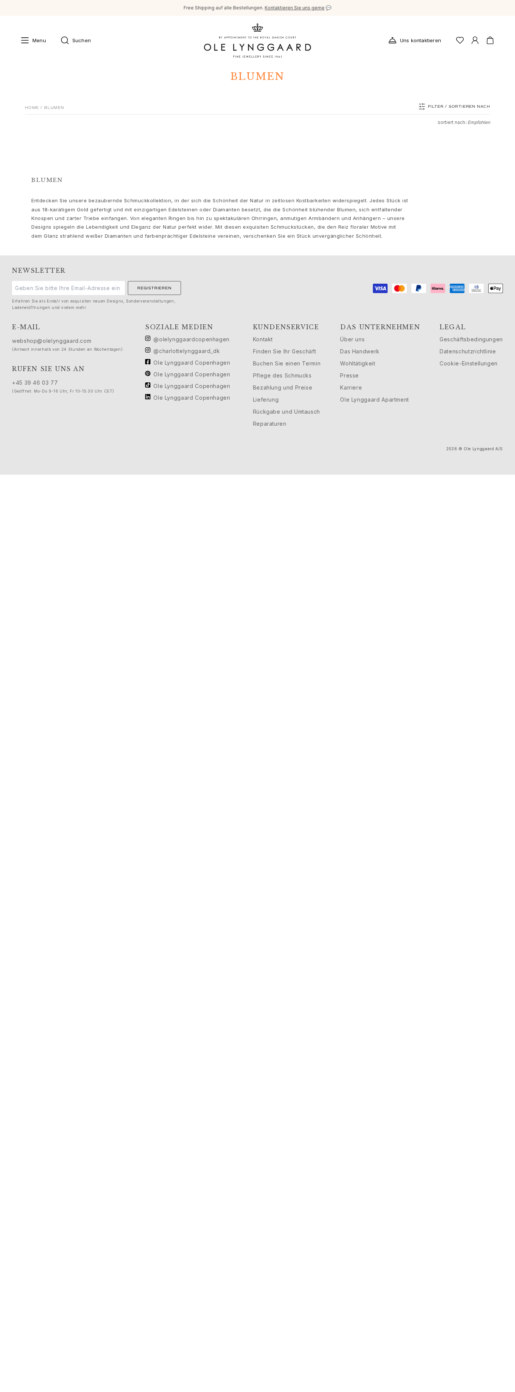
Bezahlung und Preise (283, 387)
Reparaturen (270, 423)
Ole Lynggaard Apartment (374, 399)
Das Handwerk (360, 351)
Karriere (351, 387)
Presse (349, 375)
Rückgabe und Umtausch (286, 411)
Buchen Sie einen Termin (287, 363)
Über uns (352, 339)
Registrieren (154, 288)
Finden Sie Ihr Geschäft (284, 351)
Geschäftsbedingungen (471, 339)
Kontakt (263, 339)
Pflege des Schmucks (282, 375)
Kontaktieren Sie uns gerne (295, 8)
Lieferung (266, 399)
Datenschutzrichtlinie (468, 351)
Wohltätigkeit (357, 363)
